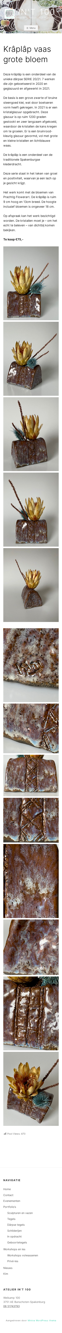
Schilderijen (14, 1230)
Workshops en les (14, 1249)
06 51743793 (11, 1306)
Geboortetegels (17, 1242)
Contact (8, 1195)
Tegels (11, 1219)
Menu (33, 27)
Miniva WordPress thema (42, 1320)
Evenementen (11, 1201)
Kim (5, 1273)
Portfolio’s (9, 1206)
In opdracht (14, 1236)
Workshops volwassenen (22, 1255)
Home (7, 1189)
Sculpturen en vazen (20, 1213)
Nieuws (7, 1268)
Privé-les (12, 1261)
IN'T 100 (37, 12)
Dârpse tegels (16, 1224)
